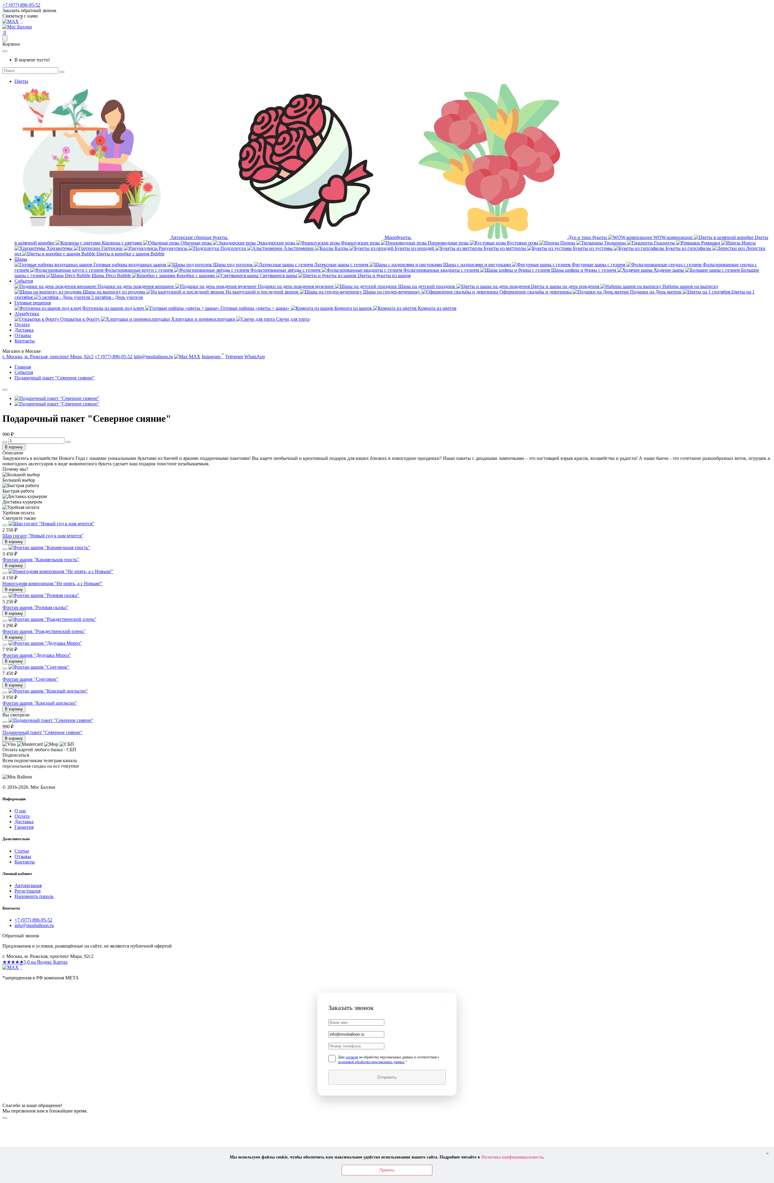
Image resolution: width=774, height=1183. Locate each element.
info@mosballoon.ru (153, 356)
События (24, 280)
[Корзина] (4, 38)
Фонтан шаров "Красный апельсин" (39, 703)
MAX (194, 356)
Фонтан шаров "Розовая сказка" (35, 607)
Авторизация (28, 885)
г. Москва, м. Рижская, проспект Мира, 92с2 (47, 356)
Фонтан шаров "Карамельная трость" (40, 559)
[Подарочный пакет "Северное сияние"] (57, 398)
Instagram (213, 355)
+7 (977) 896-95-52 (21, 5)
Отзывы (23, 335)
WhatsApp (254, 356)
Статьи (22, 851)
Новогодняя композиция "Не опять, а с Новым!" (52, 583)
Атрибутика (27, 313)
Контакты (25, 340)
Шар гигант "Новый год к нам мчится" (42, 535)
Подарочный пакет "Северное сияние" (42, 732)
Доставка (24, 330)
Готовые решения (33, 302)
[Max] (10, 21)
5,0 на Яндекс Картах (35, 962)
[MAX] (10, 967)
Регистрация (28, 890)
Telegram (234, 356)
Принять (387, 1170)
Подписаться (33, 772)
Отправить (387, 1077)
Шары (21, 259)
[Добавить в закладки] (4, 390)
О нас (20, 810)
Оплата (22, 324)
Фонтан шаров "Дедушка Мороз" (36, 655)
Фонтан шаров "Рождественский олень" (44, 631)
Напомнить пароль (34, 896)
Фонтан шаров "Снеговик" (30, 679)
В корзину (14, 447)
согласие (352, 1057)
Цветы (21, 81)
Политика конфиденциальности (512, 1157)
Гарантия (24, 827)
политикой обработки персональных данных (371, 1062)
